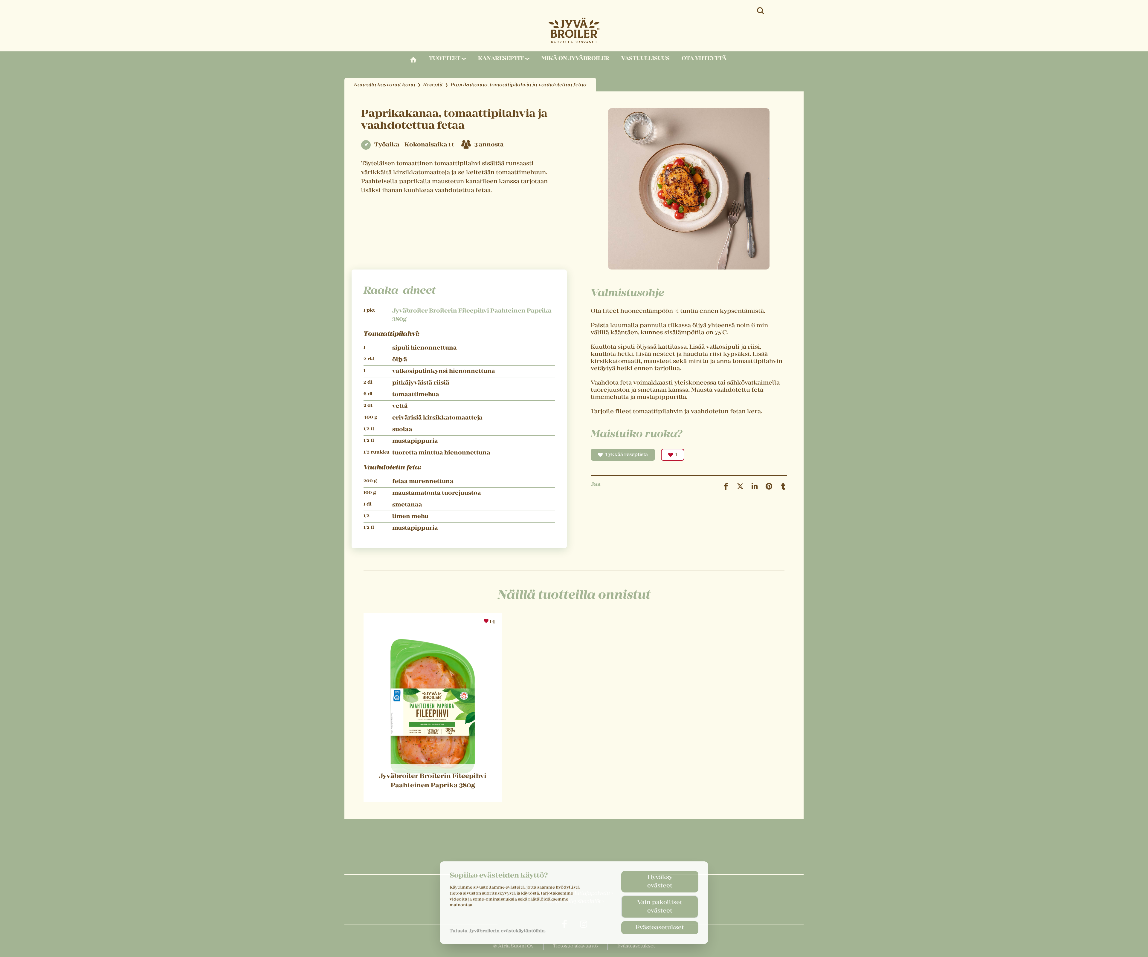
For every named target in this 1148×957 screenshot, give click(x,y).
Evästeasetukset (660, 927)
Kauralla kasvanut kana (384, 85)
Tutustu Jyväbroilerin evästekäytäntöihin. (498, 931)
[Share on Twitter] (740, 486)
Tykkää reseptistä (626, 455)
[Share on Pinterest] (769, 486)
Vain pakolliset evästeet (659, 907)
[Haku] (761, 11)
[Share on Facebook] (725, 486)
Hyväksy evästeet (659, 881)
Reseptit (433, 85)
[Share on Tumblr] (783, 486)
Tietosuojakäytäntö (575, 946)
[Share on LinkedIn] (754, 486)
